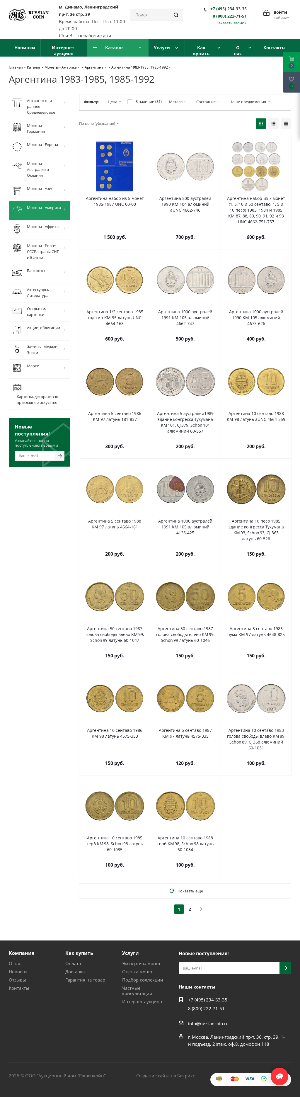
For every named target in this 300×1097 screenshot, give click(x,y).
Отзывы (17, 980)
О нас (15, 963)
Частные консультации (137, 990)
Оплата (73, 963)
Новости (18, 971)
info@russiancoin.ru (208, 1023)
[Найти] (176, 15)
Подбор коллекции (142, 980)
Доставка (75, 971)
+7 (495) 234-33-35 (228, 8)
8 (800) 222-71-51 (230, 16)
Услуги (130, 953)
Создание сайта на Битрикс (165, 1076)
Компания (21, 953)
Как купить (79, 953)
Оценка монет (137, 971)
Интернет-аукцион (142, 1001)
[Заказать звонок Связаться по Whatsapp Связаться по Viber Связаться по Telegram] (279, 1073)
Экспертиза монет (141, 963)
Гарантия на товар (85, 980)
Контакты (19, 988)
